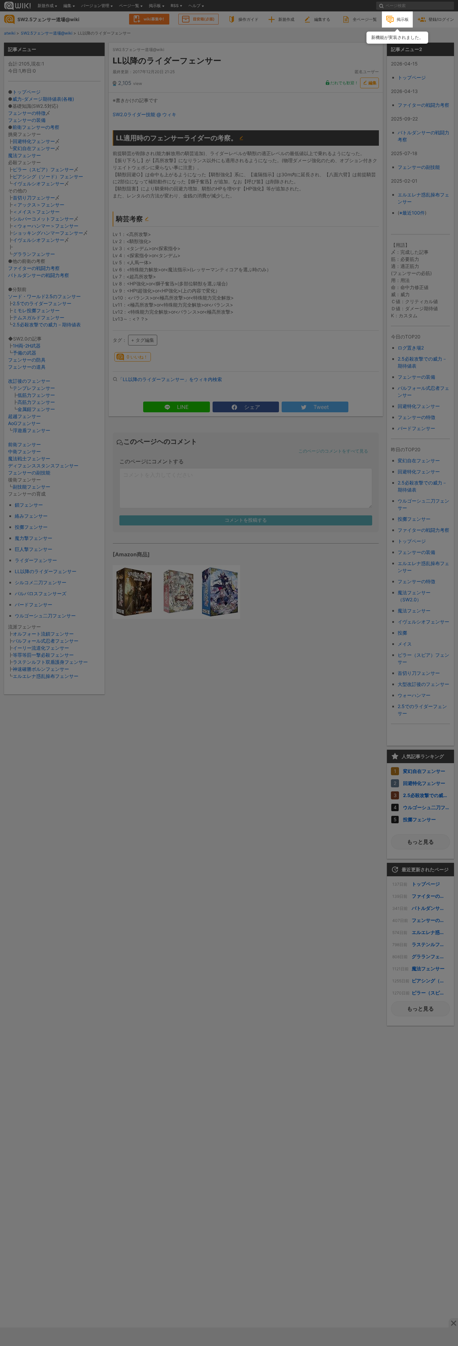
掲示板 (403, 19)
